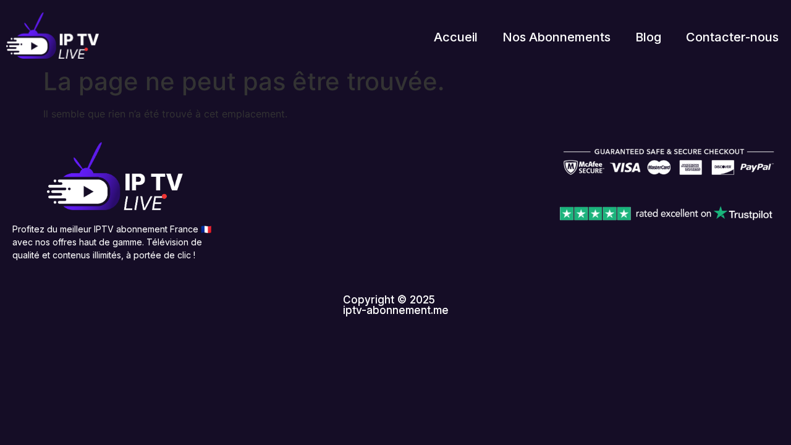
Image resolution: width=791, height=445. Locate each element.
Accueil (456, 37)
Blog (648, 37)
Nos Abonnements (556, 37)
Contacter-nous (732, 37)
